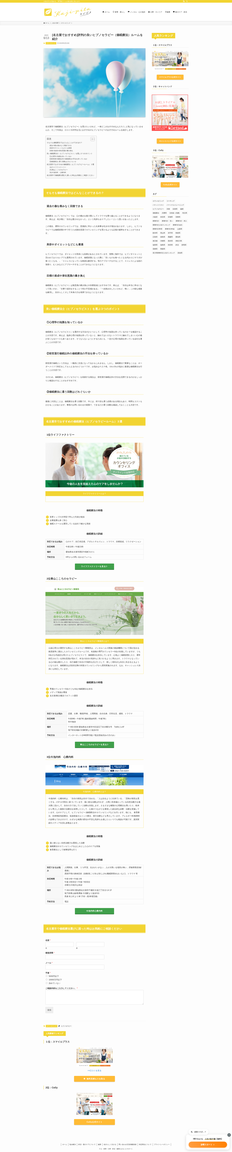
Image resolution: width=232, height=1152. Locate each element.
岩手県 (170, 233)
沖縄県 (162, 241)
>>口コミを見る (94, 1071)
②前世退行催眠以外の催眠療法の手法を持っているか (68, 159)
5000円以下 (54, 976)
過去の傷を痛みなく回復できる (61, 145)
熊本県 (170, 241)
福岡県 (155, 245)
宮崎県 (178, 217)
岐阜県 (155, 233)
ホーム (64, 1144)
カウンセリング (51, 43)
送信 (49, 1010)
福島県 (162, 245)
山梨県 (179, 229)
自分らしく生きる (110, 1144)
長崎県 (155, 249)
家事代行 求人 (181, 221)
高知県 (180, 253)
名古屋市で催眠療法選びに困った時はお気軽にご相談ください (70, 175)
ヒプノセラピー (66, 1026)
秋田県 (170, 245)
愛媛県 (170, 237)
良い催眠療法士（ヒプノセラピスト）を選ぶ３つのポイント (69, 153)
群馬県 (184, 245)
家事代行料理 (157, 229)
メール (48, 963)
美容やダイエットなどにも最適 (61, 148)
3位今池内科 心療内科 (58, 172)
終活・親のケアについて (87, 1144)
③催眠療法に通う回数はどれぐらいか (63, 161)
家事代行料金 (169, 229)
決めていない (54, 983)
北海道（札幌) (174, 213)
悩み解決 (72, 1144)
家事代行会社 (177, 225)
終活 (177, 245)
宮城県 (170, 217)
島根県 (178, 233)
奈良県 (162, 217)
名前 (48, 940)
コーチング (170, 201)
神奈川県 (179, 241)
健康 (181, 209)
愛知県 (178, 237)
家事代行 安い (167, 221)
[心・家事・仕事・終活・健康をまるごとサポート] (68, 12)
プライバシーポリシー (162, 1144)
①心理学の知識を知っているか (61, 156)
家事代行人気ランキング (161, 225)
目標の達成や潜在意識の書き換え (61, 151)
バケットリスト (158, 205)
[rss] (183, 1)
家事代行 (156, 221)
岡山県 (162, 233)
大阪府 (155, 217)
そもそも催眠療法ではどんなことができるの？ (64, 143)
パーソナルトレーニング (175, 205)
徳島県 (162, 237)
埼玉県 (184, 213)
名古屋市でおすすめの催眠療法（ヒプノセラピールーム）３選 (70, 164)
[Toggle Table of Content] (91, 139)
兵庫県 (164, 213)
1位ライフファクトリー (58, 167)
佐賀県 (175, 209)
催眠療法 (156, 213)
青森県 (162, 249)
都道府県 (49, 953)
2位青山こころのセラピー (59, 170)
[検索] (186, 1)
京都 (168, 209)
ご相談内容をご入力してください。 (61, 988)
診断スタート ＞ (208, 1145)
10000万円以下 (55, 980)
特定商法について (145, 1144)
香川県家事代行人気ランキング (164, 253)
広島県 (155, 237)
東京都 (155, 241)
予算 (48, 973)
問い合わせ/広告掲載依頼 (127, 1144)
